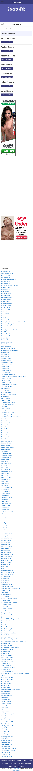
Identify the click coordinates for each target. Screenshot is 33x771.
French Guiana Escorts (7, 412)
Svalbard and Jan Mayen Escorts (10, 689)
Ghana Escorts (5, 427)
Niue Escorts (4, 582)
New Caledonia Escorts (7, 572)
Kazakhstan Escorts (6, 487)
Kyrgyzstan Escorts (6, 497)
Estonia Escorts (5, 398)
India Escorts (4, 461)
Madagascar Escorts (7, 522)
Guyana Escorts (5, 449)
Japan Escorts (5, 481)
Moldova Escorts (6, 548)
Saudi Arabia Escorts (7, 649)
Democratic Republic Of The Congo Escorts (13, 376)
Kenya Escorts (5, 489)
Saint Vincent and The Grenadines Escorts (13, 641)
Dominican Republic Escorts (9, 384)
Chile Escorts (5, 354)
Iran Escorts (4, 465)
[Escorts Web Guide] (16, 12)
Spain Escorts (5, 681)
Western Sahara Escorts (8, 750)
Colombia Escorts (6, 358)
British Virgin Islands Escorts (9, 330)
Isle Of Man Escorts (6, 471)
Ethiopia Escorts (5, 400)
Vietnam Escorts (5, 746)
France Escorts (5, 410)
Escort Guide (16, 768)
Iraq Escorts (4, 467)
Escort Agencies (21, 760)
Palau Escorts (5, 596)
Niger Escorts (5, 578)
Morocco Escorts (6, 558)
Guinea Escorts (5, 445)
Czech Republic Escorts (8, 374)
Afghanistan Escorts (6, 271)
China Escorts (5, 356)
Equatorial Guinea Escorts (8, 394)
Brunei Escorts (5, 332)
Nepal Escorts (5, 568)
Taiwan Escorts (5, 699)
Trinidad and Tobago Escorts (9, 714)
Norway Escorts (5, 590)
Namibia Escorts (5, 564)
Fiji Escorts (4, 406)
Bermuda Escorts (6, 315)
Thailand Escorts (6, 705)
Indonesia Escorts (6, 463)
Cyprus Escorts (5, 372)
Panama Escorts (5, 600)
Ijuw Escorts (6, 73)
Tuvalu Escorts (5, 724)
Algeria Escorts (5, 277)
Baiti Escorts (6, 65)
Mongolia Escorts (6, 552)
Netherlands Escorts (7, 570)
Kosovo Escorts (5, 493)
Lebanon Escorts (6, 503)
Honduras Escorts (6, 453)
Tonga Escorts (5, 711)
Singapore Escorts (6, 659)
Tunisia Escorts (5, 716)
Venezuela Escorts (6, 744)
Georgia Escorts (5, 423)
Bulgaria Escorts (5, 334)
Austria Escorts (5, 295)
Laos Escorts (4, 499)
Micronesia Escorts (6, 546)
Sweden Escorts (5, 693)
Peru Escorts (4, 606)
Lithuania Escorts (6, 514)
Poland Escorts (5, 610)
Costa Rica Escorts (6, 364)
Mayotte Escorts (5, 542)
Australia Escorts (6, 293)
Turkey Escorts (5, 718)
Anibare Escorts (8, 56)
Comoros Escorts (6, 360)
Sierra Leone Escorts (7, 657)
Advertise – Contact (19, 766)
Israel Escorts (5, 473)
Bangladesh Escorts (6, 303)
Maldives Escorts (6, 528)
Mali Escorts (4, 530)
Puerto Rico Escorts (6, 615)
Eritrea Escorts (5, 396)
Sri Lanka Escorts (6, 683)
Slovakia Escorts (5, 663)
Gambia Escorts (5, 421)
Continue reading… (7, 42)
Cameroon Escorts (6, 342)
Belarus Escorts (5, 307)
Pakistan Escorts (6, 594)
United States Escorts (7, 736)
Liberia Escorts (5, 507)
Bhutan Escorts (5, 318)
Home (2, 29)
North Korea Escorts (7, 586)
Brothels (30, 760)
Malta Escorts (5, 532)
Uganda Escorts (5, 728)
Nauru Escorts (5, 566)
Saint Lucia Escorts (6, 635)
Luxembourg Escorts (7, 515)
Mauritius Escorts (6, 540)
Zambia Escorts (5, 754)
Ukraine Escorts (5, 730)
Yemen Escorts (5, 752)
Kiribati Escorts (5, 491)
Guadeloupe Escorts (7, 437)
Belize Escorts (5, 311)
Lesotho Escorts (5, 505)
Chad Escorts (5, 352)
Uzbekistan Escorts (6, 740)
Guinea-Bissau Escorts (7, 447)
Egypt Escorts (5, 390)
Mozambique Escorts (7, 560)
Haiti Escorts (4, 451)
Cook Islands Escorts (7, 362)
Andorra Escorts (5, 281)
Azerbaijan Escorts (6, 297)
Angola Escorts (5, 283)
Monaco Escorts (5, 550)
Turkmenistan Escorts (7, 720)
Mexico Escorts (5, 544)
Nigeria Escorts (5, 580)
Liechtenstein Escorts (7, 511)
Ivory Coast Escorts (6, 477)
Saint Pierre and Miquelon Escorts (11, 639)
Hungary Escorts (6, 457)
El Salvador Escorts (6, 392)
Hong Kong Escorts (6, 455)
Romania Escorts (6, 623)
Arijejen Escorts (8, 38)
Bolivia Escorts (5, 320)
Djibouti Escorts (5, 380)
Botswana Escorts (6, 326)
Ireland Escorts (5, 469)
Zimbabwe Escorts (6, 756)
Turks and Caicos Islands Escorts (10, 722)
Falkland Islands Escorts (8, 402)
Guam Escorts (5, 439)
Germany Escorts (6, 425)
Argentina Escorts (6, 287)
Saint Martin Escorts (7, 637)
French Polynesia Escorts (8, 415)
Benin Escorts (5, 313)
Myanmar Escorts (6, 562)
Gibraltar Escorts (6, 429)
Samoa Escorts (5, 643)
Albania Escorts (5, 275)
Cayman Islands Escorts (8, 348)
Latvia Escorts (5, 501)
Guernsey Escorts (6, 443)
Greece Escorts (5, 431)
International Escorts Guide (8, 760)
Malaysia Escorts (6, 526)
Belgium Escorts (5, 309)
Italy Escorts (4, 475)
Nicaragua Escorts (6, 576)
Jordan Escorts (5, 485)
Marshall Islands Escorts (8, 534)
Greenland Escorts (6, 433)
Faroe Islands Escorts (7, 404)
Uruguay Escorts (6, 738)
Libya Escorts (5, 509)
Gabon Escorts (5, 419)
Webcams (28, 763)
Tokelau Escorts (5, 710)
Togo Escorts (4, 707)
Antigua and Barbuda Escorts (9, 285)
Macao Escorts (5, 518)
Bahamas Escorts (6, 299)
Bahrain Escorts (5, 301)
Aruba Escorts (5, 291)
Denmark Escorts (6, 378)
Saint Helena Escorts (7, 631)
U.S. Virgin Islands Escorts (8, 726)
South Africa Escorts (7, 671)
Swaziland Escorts (6, 691)
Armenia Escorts (5, 289)
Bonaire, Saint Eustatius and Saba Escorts (13, 322)
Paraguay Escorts (6, 604)
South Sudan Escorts (7, 679)
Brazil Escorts (5, 328)
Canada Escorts (5, 344)
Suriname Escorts (6, 687)
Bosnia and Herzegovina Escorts (10, 324)
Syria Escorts (5, 697)
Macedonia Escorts (6, 520)
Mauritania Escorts (6, 538)
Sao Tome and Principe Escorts (10, 647)
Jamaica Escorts (5, 479)
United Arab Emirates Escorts (9, 732)
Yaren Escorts (7, 91)
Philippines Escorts (6, 608)
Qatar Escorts (5, 617)
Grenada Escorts (6, 435)
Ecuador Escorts (5, 388)
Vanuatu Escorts (5, 742)
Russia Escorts (5, 625)
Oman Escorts (5, 592)
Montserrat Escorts (6, 556)
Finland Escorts (5, 408)
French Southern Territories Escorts (11, 416)
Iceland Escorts (5, 459)
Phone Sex (13, 763)
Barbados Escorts (6, 305)
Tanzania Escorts (6, 703)
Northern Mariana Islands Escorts (10, 588)
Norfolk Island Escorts (7, 584)
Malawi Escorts (5, 524)
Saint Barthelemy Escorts (8, 629)
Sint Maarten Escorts (7, 661)
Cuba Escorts (5, 368)
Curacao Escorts (6, 370)
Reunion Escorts (5, 621)
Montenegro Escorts (7, 554)
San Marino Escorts (6, 645)
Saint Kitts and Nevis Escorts (9, 633)
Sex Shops (21, 763)
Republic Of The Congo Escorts (10, 619)
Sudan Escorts (5, 685)
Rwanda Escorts (5, 627)
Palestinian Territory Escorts (9, 598)
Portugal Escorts (5, 613)
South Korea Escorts (7, 677)
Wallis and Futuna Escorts (8, 748)
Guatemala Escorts (6, 441)
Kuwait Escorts (5, 495)
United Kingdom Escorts (8, 734)
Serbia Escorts (5, 653)
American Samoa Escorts (8, 279)
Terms (10, 766)
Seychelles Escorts (6, 655)
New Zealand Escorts (7, 574)
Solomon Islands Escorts (8, 667)
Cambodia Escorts (6, 340)
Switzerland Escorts (6, 695)
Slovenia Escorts (6, 665)
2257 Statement (16, 770)
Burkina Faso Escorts (7, 336)
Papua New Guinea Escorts (9, 602)
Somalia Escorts (5, 669)
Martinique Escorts (6, 536)
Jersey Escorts (5, 483)
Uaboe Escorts (7, 82)
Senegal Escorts (5, 651)
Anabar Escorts (7, 47)
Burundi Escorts (5, 338)
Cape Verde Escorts (6, 346)
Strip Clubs (5, 763)
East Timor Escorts (6, 386)
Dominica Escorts (6, 382)
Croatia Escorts (5, 366)
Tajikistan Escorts (6, 701)
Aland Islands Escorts (7, 273)
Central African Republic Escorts (10, 350)
